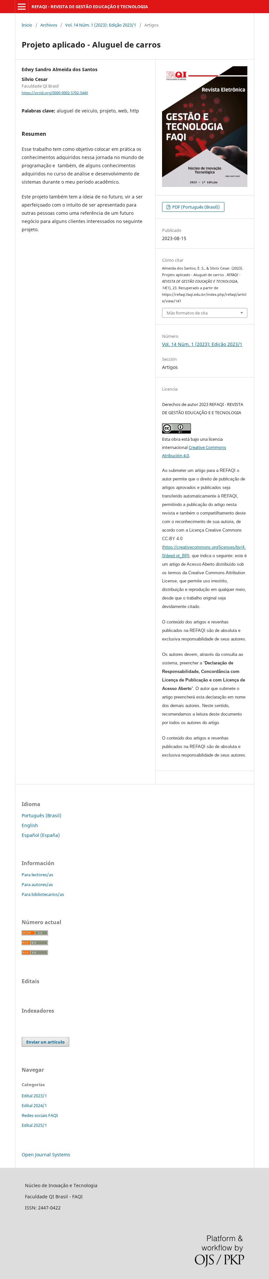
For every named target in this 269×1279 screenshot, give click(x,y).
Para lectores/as (37, 875)
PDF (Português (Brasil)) (195, 207)
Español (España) (41, 835)
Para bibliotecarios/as (43, 894)
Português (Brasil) (41, 815)
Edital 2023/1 (34, 1096)
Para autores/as (37, 884)
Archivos (48, 25)
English (30, 825)
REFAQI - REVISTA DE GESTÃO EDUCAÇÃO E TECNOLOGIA (89, 7)
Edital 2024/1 (34, 1105)
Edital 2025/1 (34, 1125)
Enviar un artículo (45, 1042)
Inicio (27, 25)
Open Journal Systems (46, 1154)
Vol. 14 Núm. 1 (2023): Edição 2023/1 (100, 25)
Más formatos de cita (187, 313)
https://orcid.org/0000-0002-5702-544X (55, 93)
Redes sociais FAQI (40, 1115)
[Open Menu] (21, 6)
